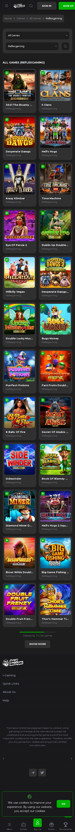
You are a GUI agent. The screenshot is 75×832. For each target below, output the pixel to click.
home (8, 18)
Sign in (46, 5)
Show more (37, 644)
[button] (37, 35)
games (21, 18)
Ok (63, 803)
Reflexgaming (54, 18)
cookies (40, 811)
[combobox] (37, 35)
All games (35, 18)
